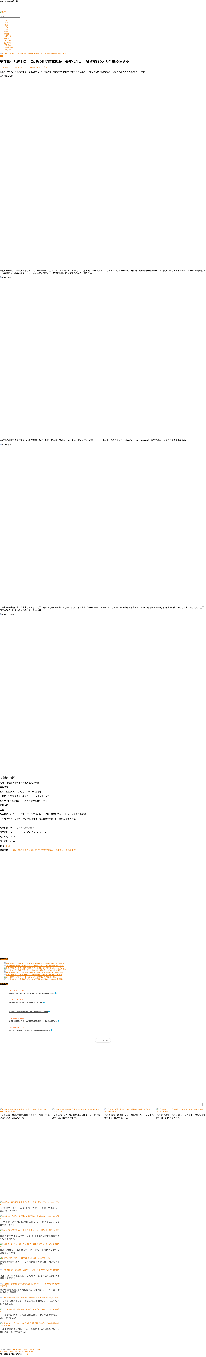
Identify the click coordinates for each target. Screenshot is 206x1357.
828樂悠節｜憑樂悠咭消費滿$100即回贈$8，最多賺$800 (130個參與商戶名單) (76, 1116)
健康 (6, 25)
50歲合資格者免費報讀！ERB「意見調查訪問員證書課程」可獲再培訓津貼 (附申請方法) (30, 1330)
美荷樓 (44, 67)
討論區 (6, 22)
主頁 (6, 20)
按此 (8, 846)
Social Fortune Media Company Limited (26, 1349)
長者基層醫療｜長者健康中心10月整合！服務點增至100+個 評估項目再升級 (181, 1116)
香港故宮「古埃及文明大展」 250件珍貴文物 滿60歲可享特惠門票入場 (32, 993)
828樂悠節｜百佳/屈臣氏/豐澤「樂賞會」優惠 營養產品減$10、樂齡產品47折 (25, 1116)
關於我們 (3, 1351)
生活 (6, 27)
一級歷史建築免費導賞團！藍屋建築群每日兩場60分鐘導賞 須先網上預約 (44, 850)
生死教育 (7, 38)
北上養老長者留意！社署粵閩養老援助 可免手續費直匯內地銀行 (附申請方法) (30, 1316)
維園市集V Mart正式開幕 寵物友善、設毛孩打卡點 (25, 1002)
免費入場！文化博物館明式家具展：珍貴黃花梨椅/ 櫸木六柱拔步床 (29, 1030)
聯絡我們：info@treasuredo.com (21, 1351)
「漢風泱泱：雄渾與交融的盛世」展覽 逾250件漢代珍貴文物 (28, 1012)
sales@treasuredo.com (31, 1354)
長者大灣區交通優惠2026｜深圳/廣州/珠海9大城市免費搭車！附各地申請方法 (129, 1116)
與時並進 (7, 36)
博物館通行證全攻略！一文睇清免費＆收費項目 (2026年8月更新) (30, 1263)
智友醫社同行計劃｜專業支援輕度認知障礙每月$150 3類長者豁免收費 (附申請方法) (30, 1290)
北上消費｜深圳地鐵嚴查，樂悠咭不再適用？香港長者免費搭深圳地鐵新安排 (30, 1277)
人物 (6, 29)
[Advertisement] (103, 252)
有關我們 (7, 50)
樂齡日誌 (7, 45)
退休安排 (7, 43)
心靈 (6, 31)
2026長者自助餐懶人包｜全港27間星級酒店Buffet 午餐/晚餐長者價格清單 (30, 1302)
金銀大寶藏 (8, 47)
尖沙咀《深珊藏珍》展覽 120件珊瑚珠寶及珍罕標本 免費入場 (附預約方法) (33, 1021)
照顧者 (6, 34)
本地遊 (38, 67)
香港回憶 (7, 41)
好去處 (32, 67)
